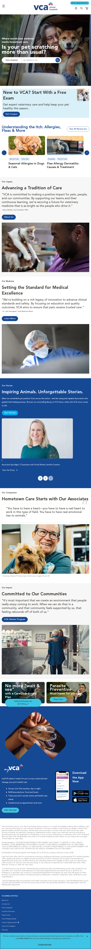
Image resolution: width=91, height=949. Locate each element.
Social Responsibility (9, 919)
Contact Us (5, 904)
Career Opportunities (10, 923)
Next (86, 152)
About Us (5, 900)
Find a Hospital (12, 60)
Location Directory (8, 911)
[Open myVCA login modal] (76, 8)
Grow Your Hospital (8, 926)
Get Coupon (11, 114)
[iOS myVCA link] (80, 799)
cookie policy (24, 938)
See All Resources (78, 129)
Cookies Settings (44, 944)
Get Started (10, 810)
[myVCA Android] (80, 793)
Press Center (6, 915)
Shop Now (58, 699)
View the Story (8, 470)
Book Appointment (80, 3)
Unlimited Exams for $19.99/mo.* (23, 702)
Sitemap (5, 930)
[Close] (87, 936)
